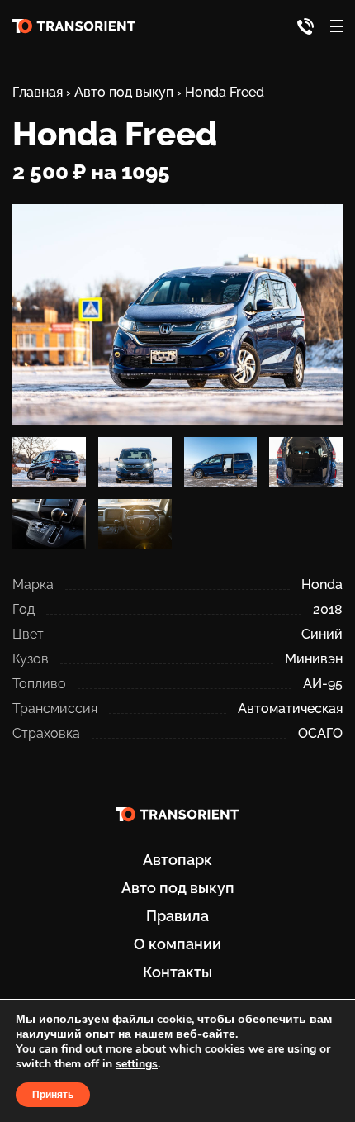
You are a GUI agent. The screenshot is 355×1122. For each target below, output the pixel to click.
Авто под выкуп (177, 887)
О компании (177, 944)
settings (137, 1064)
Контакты (177, 972)
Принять (52, 1094)
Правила (177, 916)
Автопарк (177, 859)
